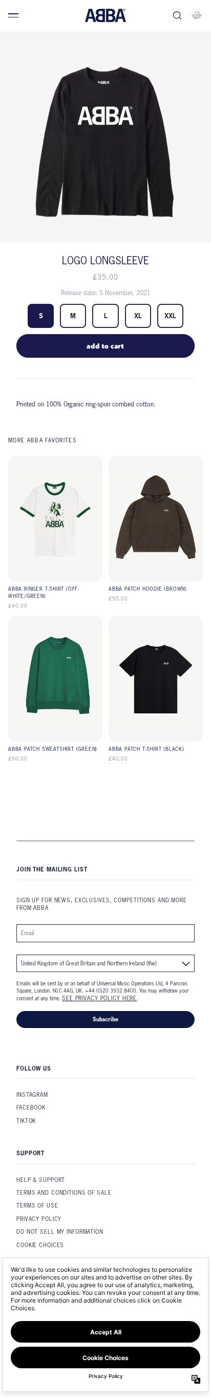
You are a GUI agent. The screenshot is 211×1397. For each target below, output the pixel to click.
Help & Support (40, 1179)
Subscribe (105, 1019)
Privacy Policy (38, 1219)
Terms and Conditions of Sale (64, 1192)
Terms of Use (37, 1205)
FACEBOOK (31, 1107)
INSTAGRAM (32, 1094)
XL (138, 316)
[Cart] (196, 15)
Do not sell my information (59, 1231)
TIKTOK (26, 1120)
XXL (170, 316)
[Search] (177, 15)
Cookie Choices (40, 1245)
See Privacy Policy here (99, 998)
